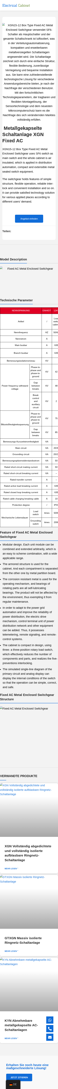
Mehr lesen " (11, 869)
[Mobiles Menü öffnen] (54, 5)
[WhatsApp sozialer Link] (24, 231)
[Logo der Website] (16, 5)
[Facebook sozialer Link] (13, 231)
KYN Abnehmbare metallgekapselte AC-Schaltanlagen (21, 1025)
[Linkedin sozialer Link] (21, 231)
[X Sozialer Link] (17, 231)
